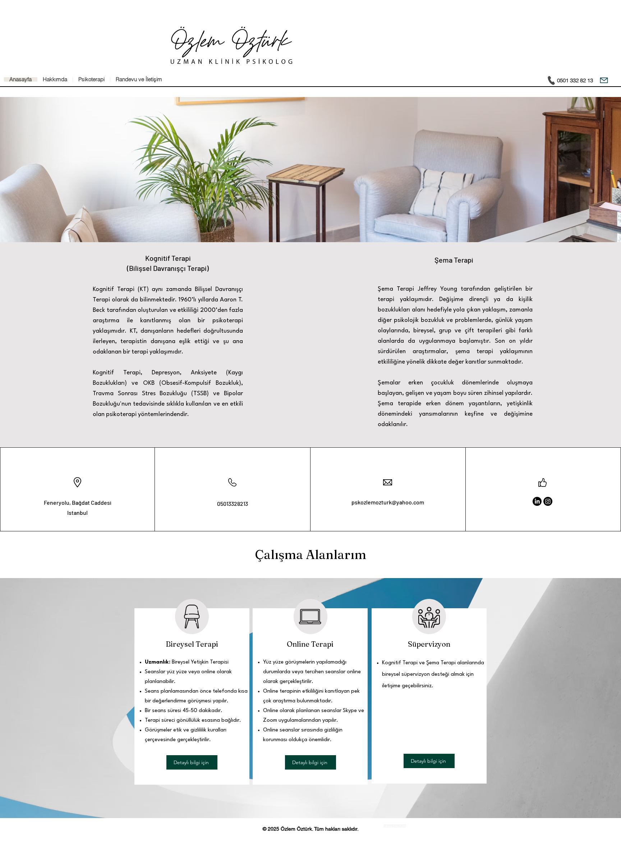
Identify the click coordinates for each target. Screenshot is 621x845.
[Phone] (551, 80)
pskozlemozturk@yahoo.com (387, 502)
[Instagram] (547, 501)
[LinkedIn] (537, 501)
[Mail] (603, 80)
